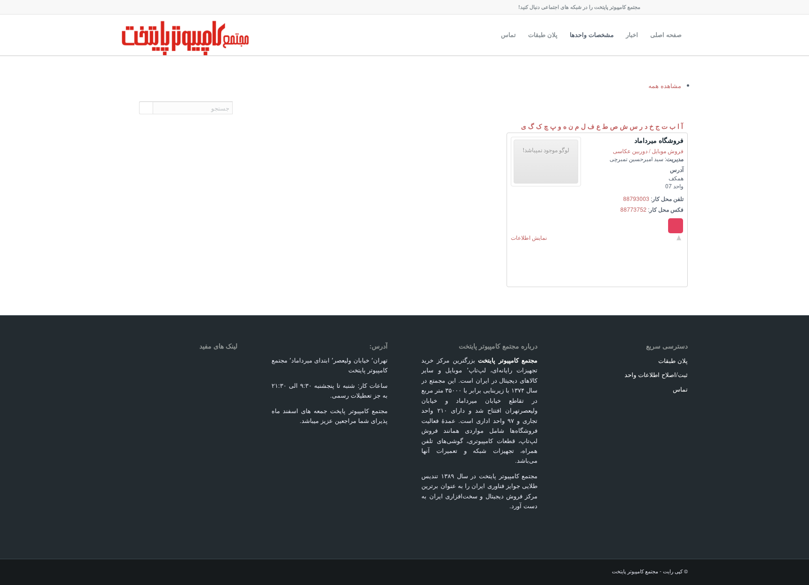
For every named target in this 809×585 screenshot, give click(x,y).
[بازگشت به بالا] (679, 237)
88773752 (633, 209)
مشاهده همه (664, 85)
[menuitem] (666, 34)
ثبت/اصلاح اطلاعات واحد (656, 374)
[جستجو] (486, 34)
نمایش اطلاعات (529, 237)
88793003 (636, 198)
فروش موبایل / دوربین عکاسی (648, 151)
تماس (680, 389)
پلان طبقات (673, 360)
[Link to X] (653, 7)
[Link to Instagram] (681, 7)
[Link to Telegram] (667, 7)
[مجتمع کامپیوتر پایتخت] (185, 34)
